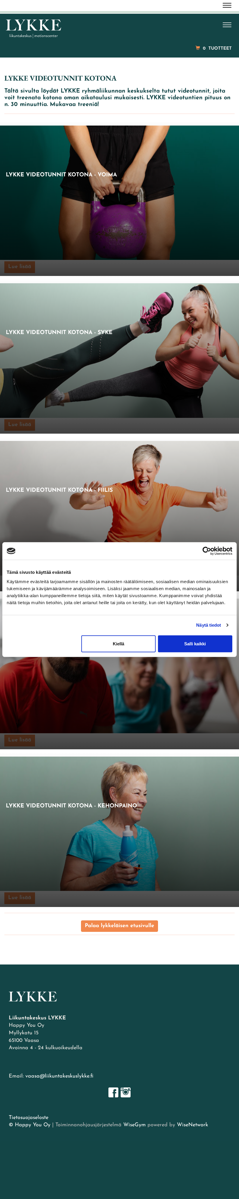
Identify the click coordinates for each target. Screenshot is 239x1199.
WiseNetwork (192, 1125)
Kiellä (118, 643)
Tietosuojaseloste (28, 1117)
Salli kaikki (195, 643)
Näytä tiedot (208, 625)
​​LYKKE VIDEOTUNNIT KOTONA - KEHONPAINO (71, 806)
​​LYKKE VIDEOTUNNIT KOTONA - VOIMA (61, 175)
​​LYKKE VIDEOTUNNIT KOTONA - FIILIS (59, 490)
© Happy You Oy (29, 1125)
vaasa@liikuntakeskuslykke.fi (59, 1076)
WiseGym (134, 1125)
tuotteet (217, 48)
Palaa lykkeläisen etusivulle (119, 926)
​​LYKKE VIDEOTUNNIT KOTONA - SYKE (59, 333)
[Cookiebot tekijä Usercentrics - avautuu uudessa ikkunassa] (206, 551)
